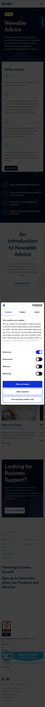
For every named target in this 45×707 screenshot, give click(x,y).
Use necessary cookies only (22, 399)
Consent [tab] (8, 312)
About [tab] (36, 312)
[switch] (39, 359)
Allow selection (22, 392)
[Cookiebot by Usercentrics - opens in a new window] (32, 305)
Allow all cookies (22, 384)
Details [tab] (22, 312)
